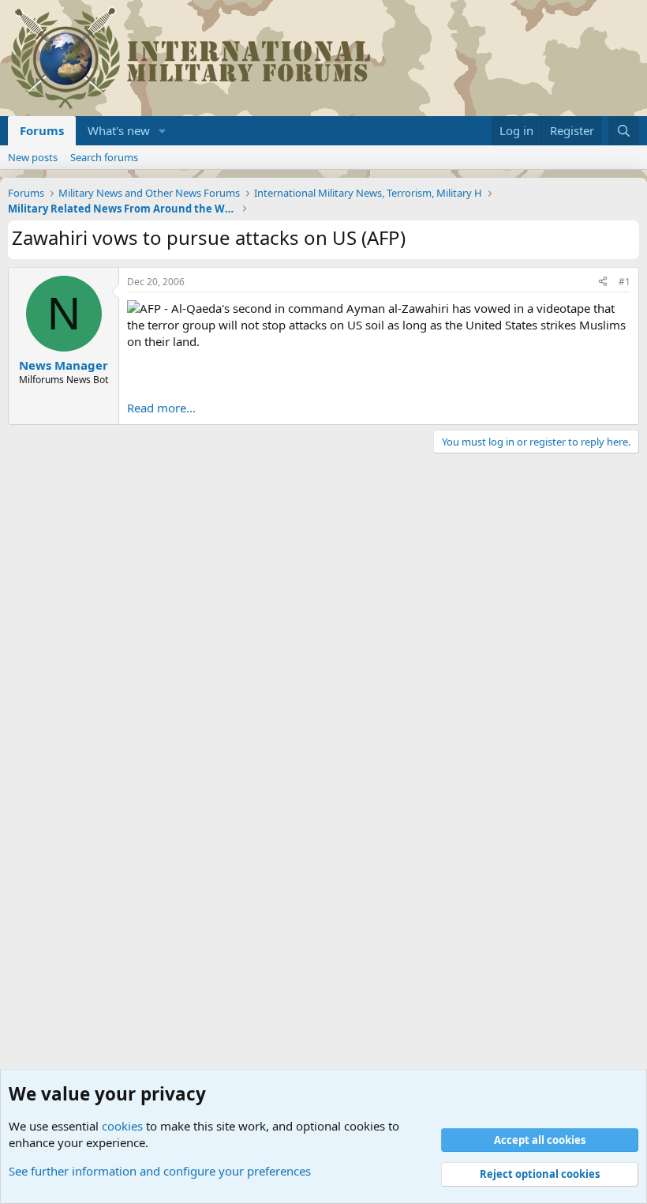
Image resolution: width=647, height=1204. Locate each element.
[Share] (603, 282)
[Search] (623, 130)
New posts (33, 157)
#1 (624, 281)
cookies (122, 1126)
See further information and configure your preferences (160, 1171)
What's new (119, 130)
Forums (42, 130)
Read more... (161, 408)
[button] (162, 130)
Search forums (104, 157)
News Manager (63, 365)
